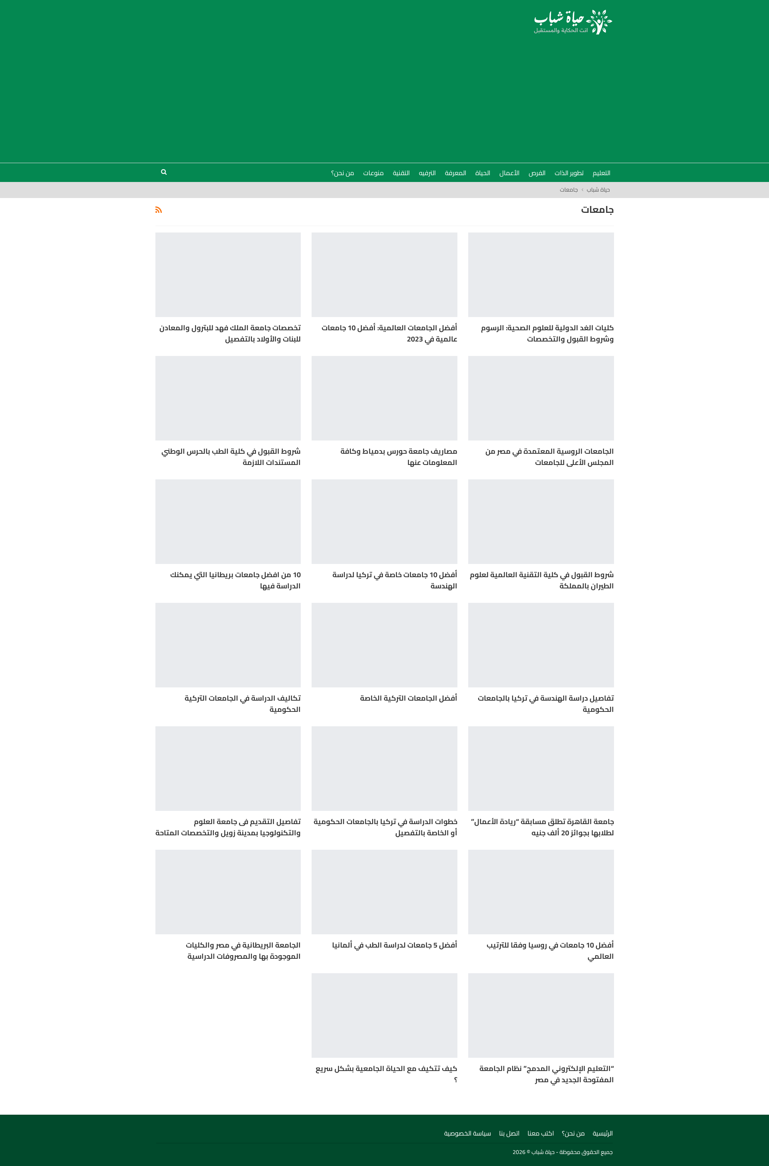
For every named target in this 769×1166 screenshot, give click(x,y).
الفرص (537, 173)
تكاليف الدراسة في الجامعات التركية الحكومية (243, 703)
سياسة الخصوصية (467, 1133)
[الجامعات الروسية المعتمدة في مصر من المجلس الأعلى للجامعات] (541, 398)
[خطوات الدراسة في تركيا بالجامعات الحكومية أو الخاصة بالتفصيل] (384, 768)
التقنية (401, 173)
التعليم (601, 173)
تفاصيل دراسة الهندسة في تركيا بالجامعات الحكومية (546, 703)
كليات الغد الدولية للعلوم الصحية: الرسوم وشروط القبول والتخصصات (547, 333)
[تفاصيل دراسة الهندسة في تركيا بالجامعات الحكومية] (541, 645)
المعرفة (455, 173)
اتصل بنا (509, 1133)
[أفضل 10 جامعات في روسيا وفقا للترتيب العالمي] (541, 892)
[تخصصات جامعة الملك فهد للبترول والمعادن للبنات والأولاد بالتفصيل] (228, 274)
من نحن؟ (342, 173)
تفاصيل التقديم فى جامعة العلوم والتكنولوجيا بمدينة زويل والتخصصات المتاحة (228, 827)
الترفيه (427, 173)
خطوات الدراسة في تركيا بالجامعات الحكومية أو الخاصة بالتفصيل (385, 827)
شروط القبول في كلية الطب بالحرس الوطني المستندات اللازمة (231, 457)
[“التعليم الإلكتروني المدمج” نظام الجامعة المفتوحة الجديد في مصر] (541, 1015)
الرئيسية (603, 1133)
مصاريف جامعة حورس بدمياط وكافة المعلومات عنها (398, 457)
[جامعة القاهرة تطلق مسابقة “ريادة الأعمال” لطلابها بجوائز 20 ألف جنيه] (541, 768)
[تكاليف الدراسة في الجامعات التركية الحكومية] (228, 645)
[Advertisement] (384, 94)
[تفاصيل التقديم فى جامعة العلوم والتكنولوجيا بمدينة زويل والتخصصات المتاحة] (228, 768)
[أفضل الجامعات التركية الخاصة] (384, 645)
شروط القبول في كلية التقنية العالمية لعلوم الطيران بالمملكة (542, 580)
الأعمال (509, 173)
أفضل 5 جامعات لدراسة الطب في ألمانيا (394, 945)
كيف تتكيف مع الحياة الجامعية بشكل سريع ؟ (386, 1074)
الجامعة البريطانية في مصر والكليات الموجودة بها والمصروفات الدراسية (243, 950)
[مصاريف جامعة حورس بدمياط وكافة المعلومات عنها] (384, 398)
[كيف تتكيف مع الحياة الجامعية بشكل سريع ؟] (384, 1015)
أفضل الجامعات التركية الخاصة (408, 698)
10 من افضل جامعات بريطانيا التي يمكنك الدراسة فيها (235, 580)
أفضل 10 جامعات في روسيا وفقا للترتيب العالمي (550, 950)
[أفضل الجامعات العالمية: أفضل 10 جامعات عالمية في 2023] (384, 274)
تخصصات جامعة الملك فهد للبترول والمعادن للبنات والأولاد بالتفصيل (230, 333)
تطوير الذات (569, 173)
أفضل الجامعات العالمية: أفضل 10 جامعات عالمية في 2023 (389, 333)
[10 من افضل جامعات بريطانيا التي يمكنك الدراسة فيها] (228, 521)
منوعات (373, 173)
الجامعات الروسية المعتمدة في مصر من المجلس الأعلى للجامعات (549, 457)
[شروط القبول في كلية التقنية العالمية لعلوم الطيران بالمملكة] (541, 521)
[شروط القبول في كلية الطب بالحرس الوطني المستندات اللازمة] (228, 398)
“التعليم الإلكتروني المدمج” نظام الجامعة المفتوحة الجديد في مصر (546, 1074)
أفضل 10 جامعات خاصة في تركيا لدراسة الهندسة (394, 580)
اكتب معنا (540, 1133)
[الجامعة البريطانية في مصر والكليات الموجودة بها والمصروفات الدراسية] (228, 892)
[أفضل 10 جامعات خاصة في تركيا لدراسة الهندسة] (384, 521)
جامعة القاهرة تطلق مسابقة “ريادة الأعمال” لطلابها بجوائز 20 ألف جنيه (542, 827)
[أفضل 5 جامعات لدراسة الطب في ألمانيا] (384, 892)
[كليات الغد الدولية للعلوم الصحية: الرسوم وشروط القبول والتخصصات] (541, 274)
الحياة (482, 173)
